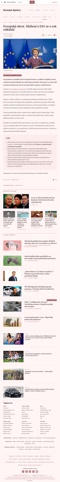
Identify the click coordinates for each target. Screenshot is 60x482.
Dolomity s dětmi (26, 433)
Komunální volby (7, 418)
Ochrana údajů (13, 459)
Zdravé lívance (6, 427)
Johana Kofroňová (31, 246)
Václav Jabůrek (33, 291)
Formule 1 (42, 416)
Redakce (42, 456)
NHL (41, 418)
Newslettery (50, 462)
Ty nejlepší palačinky (8, 423)
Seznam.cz (55, 2)
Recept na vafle (6, 431)
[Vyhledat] (32, 2)
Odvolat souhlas (22, 465)
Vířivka (33, 443)
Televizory (21, 449)
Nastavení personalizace (34, 465)
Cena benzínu (38, 438)
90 (56, 35)
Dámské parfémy (38, 447)
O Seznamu (19, 456)
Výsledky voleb (6, 412)
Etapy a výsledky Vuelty (27, 410)
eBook (45, 35)
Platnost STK (43, 433)
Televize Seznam (22, 462)
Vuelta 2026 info (25, 408)
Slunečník (34, 441)
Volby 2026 (5, 408)
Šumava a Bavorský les (27, 427)
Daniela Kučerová (34, 308)
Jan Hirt (23, 412)
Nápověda (30, 456)
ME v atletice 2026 (44, 414)
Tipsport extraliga (44, 412)
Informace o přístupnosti (24, 459)
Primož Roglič (25, 416)
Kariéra (25, 456)
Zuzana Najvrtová (44, 245)
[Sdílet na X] (56, 180)
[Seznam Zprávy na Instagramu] (30, 471)
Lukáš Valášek (33, 278)
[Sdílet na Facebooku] (53, 180)
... (55, 16)
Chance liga (43, 408)
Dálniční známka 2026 (45, 425)
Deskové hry (52, 447)
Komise (5, 126)
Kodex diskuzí (42, 462)
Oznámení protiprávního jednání (41, 459)
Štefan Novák (33, 245)
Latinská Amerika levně (27, 431)
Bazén (14, 441)
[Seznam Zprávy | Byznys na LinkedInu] (37, 471)
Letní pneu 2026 (44, 423)
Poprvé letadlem (25, 425)
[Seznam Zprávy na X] (26, 471)
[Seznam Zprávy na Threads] (33, 471)
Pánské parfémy (36, 449)
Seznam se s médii (33, 462)
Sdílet (51, 35)
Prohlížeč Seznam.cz (11, 462)
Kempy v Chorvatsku (26, 423)
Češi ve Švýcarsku (26, 429)
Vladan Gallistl (33, 321)
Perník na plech (7, 433)
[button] (30, 54)
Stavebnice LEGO (29, 447)
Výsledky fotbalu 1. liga (45, 410)
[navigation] (2, 2)
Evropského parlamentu (17, 89)
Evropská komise (18, 185)
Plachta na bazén (21, 441)
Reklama (47, 456)
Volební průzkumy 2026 (8, 410)
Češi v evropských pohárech (49, 438)
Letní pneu (45, 447)
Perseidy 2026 (31, 438)
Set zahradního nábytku (48, 441)
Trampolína (28, 441)
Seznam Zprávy (8, 34)
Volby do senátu (7, 416)
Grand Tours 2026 (26, 418)
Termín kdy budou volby (8, 414)
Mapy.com (15, 438)
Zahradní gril (27, 443)
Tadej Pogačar (25, 414)
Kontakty (36, 456)
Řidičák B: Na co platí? (45, 429)
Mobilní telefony (20, 447)
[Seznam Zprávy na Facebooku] (23, 471)
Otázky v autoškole (44, 431)
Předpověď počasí (23, 438)
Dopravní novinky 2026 (45, 427)
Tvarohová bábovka (7, 429)
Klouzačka (39, 441)
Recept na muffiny (7, 425)
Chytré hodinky (28, 449)
